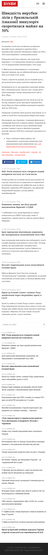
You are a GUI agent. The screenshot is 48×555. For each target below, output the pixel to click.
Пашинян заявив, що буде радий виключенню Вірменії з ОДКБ (19, 205)
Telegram (36, 162)
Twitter (23, 162)
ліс (40, 152)
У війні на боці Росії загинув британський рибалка (23, 522)
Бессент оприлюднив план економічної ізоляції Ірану (23, 266)
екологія (34, 152)
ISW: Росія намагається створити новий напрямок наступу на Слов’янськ (23, 172)
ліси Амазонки (7, 154)
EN (37, 3)
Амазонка (6, 152)
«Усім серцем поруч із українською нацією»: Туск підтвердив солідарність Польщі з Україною (22, 421)
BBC (12, 41)
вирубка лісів (24, 152)
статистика (20, 154)
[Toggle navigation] (43, 3)
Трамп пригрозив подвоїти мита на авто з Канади (23, 452)
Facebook (9, 162)
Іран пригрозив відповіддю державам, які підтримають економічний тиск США (23, 233)
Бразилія (14, 152)
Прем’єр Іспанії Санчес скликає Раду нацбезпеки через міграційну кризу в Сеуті (22, 295)
